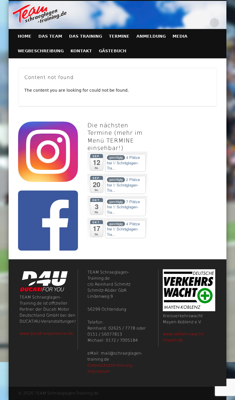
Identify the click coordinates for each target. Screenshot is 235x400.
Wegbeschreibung (41, 51)
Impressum (98, 371)
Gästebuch (112, 51)
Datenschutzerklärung (109, 365)
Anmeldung (151, 36)
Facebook (202, 22)
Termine (119, 36)
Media (180, 36)
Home (25, 36)
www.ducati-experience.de (46, 333)
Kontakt (81, 51)
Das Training (85, 36)
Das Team (50, 36)
